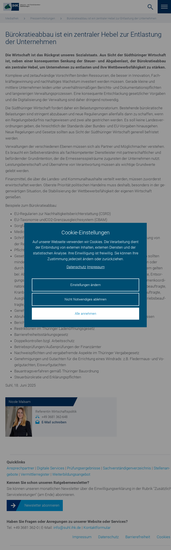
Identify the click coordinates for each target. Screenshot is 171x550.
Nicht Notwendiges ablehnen (85, 299)
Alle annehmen (85, 314)
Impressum (96, 267)
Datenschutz (76, 267)
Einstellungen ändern (85, 285)
